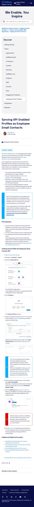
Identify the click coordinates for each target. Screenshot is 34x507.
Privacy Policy (25, 490)
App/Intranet (10, 53)
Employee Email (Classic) (14, 99)
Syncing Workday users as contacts (15, 448)
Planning (9, 70)
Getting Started (9, 45)
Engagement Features (13, 95)
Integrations (8, 103)
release (6, 153)
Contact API (14, 153)
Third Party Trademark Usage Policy (18, 492)
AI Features (9, 61)
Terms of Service (14, 490)
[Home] (7, 2)
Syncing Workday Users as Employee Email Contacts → (18, 457)
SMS (7, 82)
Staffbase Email (11, 57)
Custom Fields (16, 318)
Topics (6, 49)
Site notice (5, 490)
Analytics (9, 78)
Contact (4, 492)
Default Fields (24, 316)
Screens (8, 86)
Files (7, 91)
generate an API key (24, 390)
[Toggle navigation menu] (30, 3)
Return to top (5, 463)
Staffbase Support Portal (10, 28)
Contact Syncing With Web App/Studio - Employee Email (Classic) (14, 30)
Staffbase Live (10, 74)
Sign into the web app (12, 255)
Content (8, 65)
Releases (7, 107)
